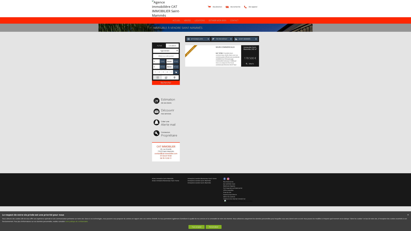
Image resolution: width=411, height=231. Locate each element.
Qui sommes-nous (229, 184)
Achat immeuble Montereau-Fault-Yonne (165, 180)
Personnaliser (213, 227)
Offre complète (228, 190)
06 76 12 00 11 (166, 158)
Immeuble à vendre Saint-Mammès (199, 180)
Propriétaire (169, 134)
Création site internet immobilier (234, 199)
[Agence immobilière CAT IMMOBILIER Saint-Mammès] (168, 15)
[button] (159, 46)
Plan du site (227, 192)
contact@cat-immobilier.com (166, 153)
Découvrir (167, 111)
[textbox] (166, 56)
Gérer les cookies (229, 197)
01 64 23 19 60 (166, 156)
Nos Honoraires (228, 182)
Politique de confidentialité (232, 188)
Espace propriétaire (230, 194)
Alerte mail (168, 123)
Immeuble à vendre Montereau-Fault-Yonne (202, 178)
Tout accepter (196, 227)
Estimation (168, 100)
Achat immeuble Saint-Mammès (162, 178)
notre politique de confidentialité (76, 221)
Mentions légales (229, 186)
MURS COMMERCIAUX (225, 47)
